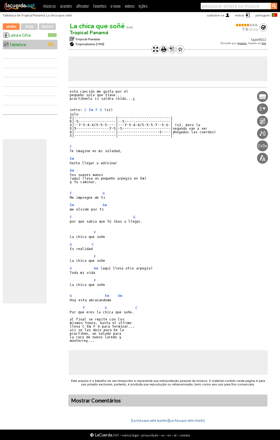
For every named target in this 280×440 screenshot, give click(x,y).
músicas (49, 6)
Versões (11, 26)
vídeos (130, 6)
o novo (115, 6)
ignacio (242, 43)
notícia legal (130, 435)
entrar (239, 15)
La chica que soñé (97, 26)
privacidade (149, 435)
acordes (66, 6)
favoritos (99, 6)
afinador (82, 6)
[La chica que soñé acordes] (150, 420)
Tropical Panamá (89, 32)
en (169, 435)
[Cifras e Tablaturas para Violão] (20, 9)
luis (264, 43)
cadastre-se (215, 15)
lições (143, 6)
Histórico (47, 26)
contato (184, 435)
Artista (29, 26)
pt (175, 435)
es (163, 435)
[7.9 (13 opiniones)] (247, 25)
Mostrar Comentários (96, 401)
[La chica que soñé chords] (187, 420)
